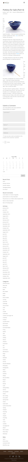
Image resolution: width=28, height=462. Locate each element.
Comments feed (6, 443)
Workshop (5, 433)
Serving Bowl (5, 391)
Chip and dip (5, 305)
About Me (5, 285)
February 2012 (6, 244)
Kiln (3, 345)
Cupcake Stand (6, 321)
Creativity (5, 317)
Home (5, 451)
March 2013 (5, 218)
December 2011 (6, 248)
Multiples (5, 357)
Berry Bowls (5, 291)
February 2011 (6, 268)
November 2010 (6, 274)
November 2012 (6, 226)
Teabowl (4, 409)
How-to (14, 12)
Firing (4, 329)
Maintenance (6, 351)
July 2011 (5, 258)
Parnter (4, 361)
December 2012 (6, 224)
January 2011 (5, 270)
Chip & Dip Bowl (14, 196)
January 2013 (5, 222)
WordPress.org (6, 445)
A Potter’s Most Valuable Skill (17, 198)
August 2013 (5, 216)
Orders (4, 359)
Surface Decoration (7, 405)
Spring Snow (5, 399)
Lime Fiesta (5, 349)
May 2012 (5, 238)
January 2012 (5, 246)
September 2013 (6, 214)
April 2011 (5, 264)
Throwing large (9, 202)
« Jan (4, 171)
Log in (4, 439)
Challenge (5, 303)
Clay (4, 309)
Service (4, 389)
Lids (4, 347)
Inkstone (5, 341)
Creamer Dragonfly (14, 194)
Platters (4, 371)
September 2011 (6, 254)
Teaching (5, 411)
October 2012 (6, 228)
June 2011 (5, 260)
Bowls (4, 295)
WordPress (14, 460)
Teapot (4, 413)
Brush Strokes (6, 297)
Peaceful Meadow (6, 363)
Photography (5, 367)
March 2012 (5, 242)
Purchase (17, 451)
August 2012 (5, 232)
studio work (5, 403)
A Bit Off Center (6, 283)
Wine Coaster (6, 429)
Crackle (4, 311)
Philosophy (5, 365)
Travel (4, 421)
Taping (4, 407)
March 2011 (5, 266)
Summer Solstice (6, 185)
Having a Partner (6, 183)
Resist (4, 381)
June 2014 (5, 210)
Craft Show (5, 313)
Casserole (5, 301)
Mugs (4, 353)
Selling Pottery (19, 12)
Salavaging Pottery (7, 187)
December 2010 (6, 272)
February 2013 (6, 220)
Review (4, 383)
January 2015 (5, 208)
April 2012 (5, 240)
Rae (5, 12)
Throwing (5, 417)
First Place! (5, 189)
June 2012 (5, 236)
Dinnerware (5, 323)
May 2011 (5, 262)
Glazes (4, 335)
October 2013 (6, 212)
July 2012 (5, 234)
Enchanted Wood (6, 327)
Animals (4, 287)
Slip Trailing (5, 395)
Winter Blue (5, 431)
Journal (13, 453)
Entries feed (5, 441)
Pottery (4, 375)
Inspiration (5, 343)
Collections (10, 451)
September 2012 (6, 230)
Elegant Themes (13, 458)
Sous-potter (5, 397)
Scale (4, 385)
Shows (4, 393)
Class (4, 307)
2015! (4, 181)
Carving (4, 299)
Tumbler (5, 423)
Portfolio (4, 373)
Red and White (6, 377)
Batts (4, 289)
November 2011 (6, 250)
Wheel (4, 427)
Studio (4, 401)
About (21, 451)
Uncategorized (6, 425)
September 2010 (6, 278)
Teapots (4, 415)
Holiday (4, 337)
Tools (4, 419)
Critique (4, 319)
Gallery (4, 331)
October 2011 (6, 252)
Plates (4, 369)
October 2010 (6, 276)
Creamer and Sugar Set (8, 315)
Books (4, 293)
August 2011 (5, 256)
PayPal (17, 53)
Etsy (16, 35)
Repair (4, 379)
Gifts (4, 333)
